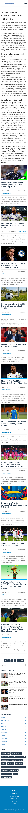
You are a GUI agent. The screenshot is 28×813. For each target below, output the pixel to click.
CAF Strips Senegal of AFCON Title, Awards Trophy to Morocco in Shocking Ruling (13, 585)
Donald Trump (21, 767)
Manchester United (16, 753)
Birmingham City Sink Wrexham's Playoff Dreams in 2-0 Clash (14, 505)
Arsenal (16, 756)
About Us (14, 793)
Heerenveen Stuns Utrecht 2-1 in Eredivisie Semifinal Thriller (13, 306)
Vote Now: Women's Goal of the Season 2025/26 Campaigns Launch (13, 265)
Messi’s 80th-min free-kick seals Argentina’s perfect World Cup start (12, 185)
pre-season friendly (6, 773)
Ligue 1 (15, 773)
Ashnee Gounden (6, 193)
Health (14, 735)
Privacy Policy (14, 798)
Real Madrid (10, 763)
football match (14, 770)
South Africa (5, 770)
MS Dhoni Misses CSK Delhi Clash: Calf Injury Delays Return (13, 424)
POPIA (14, 803)
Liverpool (22, 756)
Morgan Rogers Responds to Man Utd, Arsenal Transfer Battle (13, 225)
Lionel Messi (5, 767)
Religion (14, 744)
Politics (14, 723)
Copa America (19, 763)
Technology (14, 732)
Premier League (6, 753)
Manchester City (6, 760)
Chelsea (10, 756)
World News (14, 729)
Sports (14, 717)
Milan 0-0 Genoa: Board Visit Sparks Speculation (13, 346)
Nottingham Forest (6, 777)
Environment (14, 738)
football (4, 756)
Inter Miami (13, 767)
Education (14, 741)
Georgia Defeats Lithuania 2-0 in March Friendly (13, 545)
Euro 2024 (14, 760)
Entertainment (14, 720)
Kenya (20, 760)
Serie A (3, 763)
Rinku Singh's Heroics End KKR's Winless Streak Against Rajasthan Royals (12, 464)
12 (22, 660)
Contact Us (14, 801)
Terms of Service (14, 796)
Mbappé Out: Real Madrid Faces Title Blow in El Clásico (14, 382)
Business (14, 726)
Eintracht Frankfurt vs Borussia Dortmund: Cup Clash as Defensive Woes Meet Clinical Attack (12, 628)
